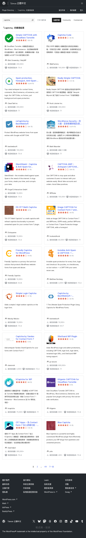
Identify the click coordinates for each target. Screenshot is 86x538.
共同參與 (68, 480)
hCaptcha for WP (24, 379)
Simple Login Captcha (26, 293)
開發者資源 (48, 488)
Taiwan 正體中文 (14, 521)
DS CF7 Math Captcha (26, 207)
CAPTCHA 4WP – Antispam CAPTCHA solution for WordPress (69, 165)
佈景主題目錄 (28, 484)
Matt (5, 503)
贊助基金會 (70, 488)
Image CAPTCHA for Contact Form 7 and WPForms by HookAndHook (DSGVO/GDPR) (67, 208)
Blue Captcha (64, 422)
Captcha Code (64, 35)
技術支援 (47, 484)
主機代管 (5, 488)
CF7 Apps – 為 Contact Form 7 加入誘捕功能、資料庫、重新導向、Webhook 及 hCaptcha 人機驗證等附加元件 (27, 423)
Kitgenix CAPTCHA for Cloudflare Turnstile (68, 380)
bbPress (6, 507)
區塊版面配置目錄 (30, 492)
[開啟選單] (82, 3)
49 (45, 467)
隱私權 (5, 492)
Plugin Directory (8, 10)
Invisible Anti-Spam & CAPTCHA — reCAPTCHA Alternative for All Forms (69, 251)
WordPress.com (9, 499)
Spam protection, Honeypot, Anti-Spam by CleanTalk (27, 79)
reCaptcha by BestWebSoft (22, 122)
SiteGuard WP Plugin (67, 336)
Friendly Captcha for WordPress (24, 251)
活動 (67, 484)
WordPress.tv (50, 492)
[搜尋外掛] (32, 20)
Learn (46, 480)
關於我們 (5, 480)
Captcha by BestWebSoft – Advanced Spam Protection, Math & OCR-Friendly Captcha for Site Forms (69, 294)
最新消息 (5, 484)
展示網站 (26, 480)
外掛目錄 (26, 488)
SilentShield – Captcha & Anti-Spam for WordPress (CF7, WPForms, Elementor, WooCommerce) (26, 165)
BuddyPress (8, 511)
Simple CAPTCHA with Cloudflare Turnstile (26, 36)
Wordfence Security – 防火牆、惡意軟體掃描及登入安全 (69, 122)
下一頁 (51, 467)
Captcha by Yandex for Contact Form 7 (25, 337)
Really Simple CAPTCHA (69, 78)
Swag (68, 492)
